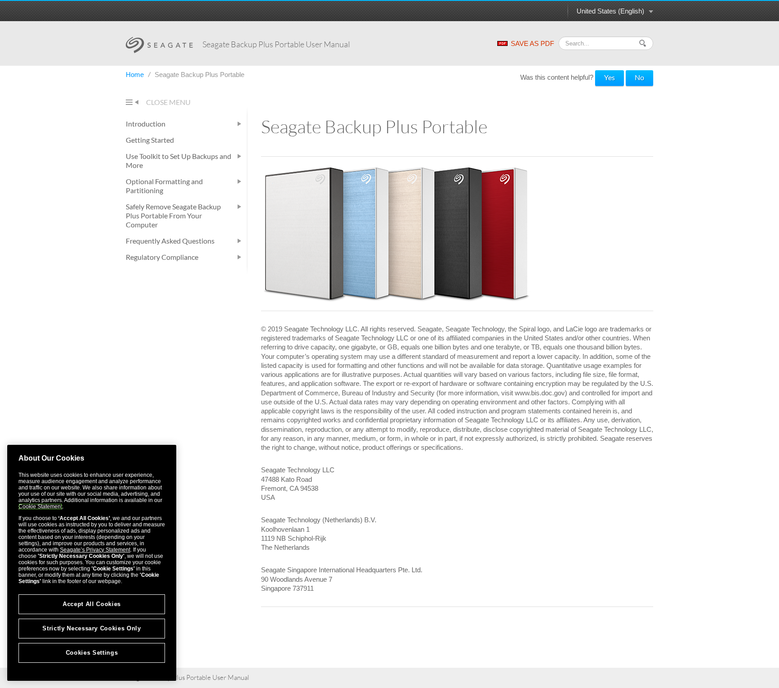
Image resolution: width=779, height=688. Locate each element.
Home (136, 74)
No (639, 77)
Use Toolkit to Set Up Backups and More (178, 160)
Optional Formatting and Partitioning (164, 186)
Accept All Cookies (92, 604)
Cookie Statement (40, 506)
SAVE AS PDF (532, 43)
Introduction (145, 123)
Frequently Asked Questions (170, 240)
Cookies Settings (92, 652)
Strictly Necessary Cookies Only (91, 628)
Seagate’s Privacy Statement (95, 550)
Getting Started (150, 140)
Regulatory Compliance (162, 257)
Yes (609, 77)
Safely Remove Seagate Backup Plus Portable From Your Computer (173, 215)
